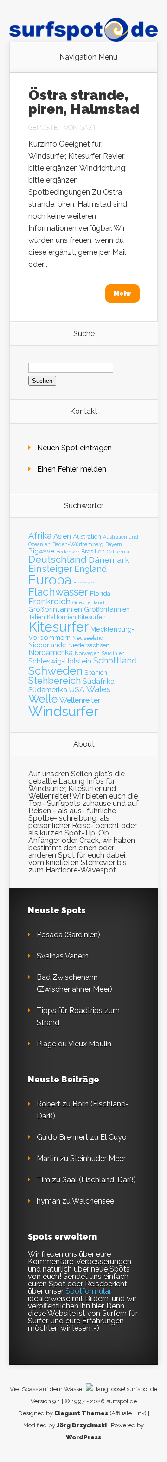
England (90, 569)
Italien (36, 616)
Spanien (95, 672)
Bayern (113, 544)
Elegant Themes (81, 1413)
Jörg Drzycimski (82, 1425)
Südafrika (99, 681)
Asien (62, 536)
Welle (43, 699)
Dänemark (109, 560)
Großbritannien (107, 609)
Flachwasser (58, 592)
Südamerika (47, 689)
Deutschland (57, 559)
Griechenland (88, 603)
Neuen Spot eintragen (74, 447)
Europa (49, 580)
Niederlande (47, 645)
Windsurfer (63, 711)
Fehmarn (84, 582)
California (118, 552)
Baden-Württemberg (77, 544)
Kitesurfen (92, 617)
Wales (98, 689)
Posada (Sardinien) (68, 934)
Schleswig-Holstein (59, 661)
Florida (100, 593)
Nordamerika (50, 652)
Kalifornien (61, 617)
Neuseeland (87, 638)
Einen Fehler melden (71, 469)
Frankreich (49, 601)
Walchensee (93, 1201)
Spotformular (87, 1291)
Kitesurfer (58, 627)
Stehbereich (54, 680)
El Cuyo (113, 1137)
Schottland (115, 660)
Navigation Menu (88, 57)
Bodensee (67, 551)
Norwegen (87, 653)
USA (76, 689)
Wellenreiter (79, 700)
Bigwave (41, 551)
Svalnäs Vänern (63, 956)
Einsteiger (50, 568)
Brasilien (93, 551)
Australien (87, 536)
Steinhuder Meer (98, 1158)
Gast (88, 127)
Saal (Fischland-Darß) (99, 1179)
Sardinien (113, 654)
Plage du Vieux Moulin (74, 1043)
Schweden (55, 670)
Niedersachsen (88, 645)
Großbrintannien (55, 609)
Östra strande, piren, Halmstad (83, 102)
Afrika (39, 536)
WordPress (83, 1437)
